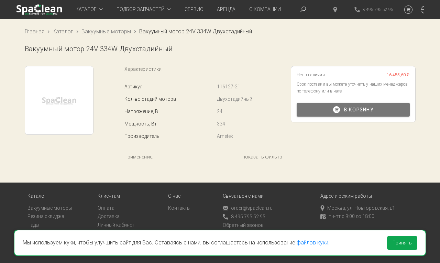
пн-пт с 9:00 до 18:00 (351, 216)
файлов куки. (313, 242)
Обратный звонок (243, 225)
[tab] (89, 9)
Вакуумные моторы (106, 31)
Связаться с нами (243, 196)
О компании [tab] (265, 9)
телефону (311, 91)
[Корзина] (408, 9)
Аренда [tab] (226, 9)
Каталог (63, 31)
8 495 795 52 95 (248, 216)
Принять (402, 242)
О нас (174, 196)
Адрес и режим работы (346, 196)
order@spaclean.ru (252, 208)
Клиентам (109, 196)
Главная (34, 31)
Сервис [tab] (194, 9)
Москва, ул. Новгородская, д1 (361, 208)
